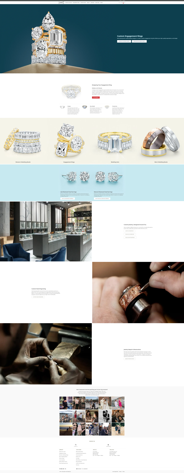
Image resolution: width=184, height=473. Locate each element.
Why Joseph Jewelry (79, 451)
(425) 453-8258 (112, 454)
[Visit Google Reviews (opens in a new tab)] (79, 468)
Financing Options (79, 454)
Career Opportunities (115, 471)
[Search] (119, 2)
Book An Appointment (130, 237)
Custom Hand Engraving (38, 296)
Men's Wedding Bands (63, 456)
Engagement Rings (76, 2)
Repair (101, 2)
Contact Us (92, 441)
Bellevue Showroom (129, 234)
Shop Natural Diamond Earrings (102, 198)
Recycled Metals (79, 461)
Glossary (77, 464)
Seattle (95, 449)
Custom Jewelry (62, 459)
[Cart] (121, 2)
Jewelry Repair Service (129, 358)
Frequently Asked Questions (81, 453)
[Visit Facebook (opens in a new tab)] (62, 468)
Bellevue (112, 449)
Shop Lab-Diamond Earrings (67, 198)
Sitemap (120, 471)
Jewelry (88, 2)
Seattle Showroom (129, 230)
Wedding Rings (83, 2)
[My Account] (125, 2)
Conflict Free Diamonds (80, 463)
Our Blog (77, 458)
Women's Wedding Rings (63, 454)
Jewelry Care (78, 456)
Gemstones (97, 2)
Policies (124, 471)
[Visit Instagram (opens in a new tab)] (60, 468)
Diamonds (92, 2)
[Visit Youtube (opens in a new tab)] (64, 468)
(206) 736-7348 (95, 454)
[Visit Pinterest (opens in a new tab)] (65, 468)
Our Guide (78, 449)
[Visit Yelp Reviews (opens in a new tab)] (85, 468)
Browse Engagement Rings (139, 41)
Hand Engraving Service (63, 463)
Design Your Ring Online (124, 41)
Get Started (95, 97)
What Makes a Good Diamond (81, 459)
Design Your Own (68, 2)
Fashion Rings (61, 458)
